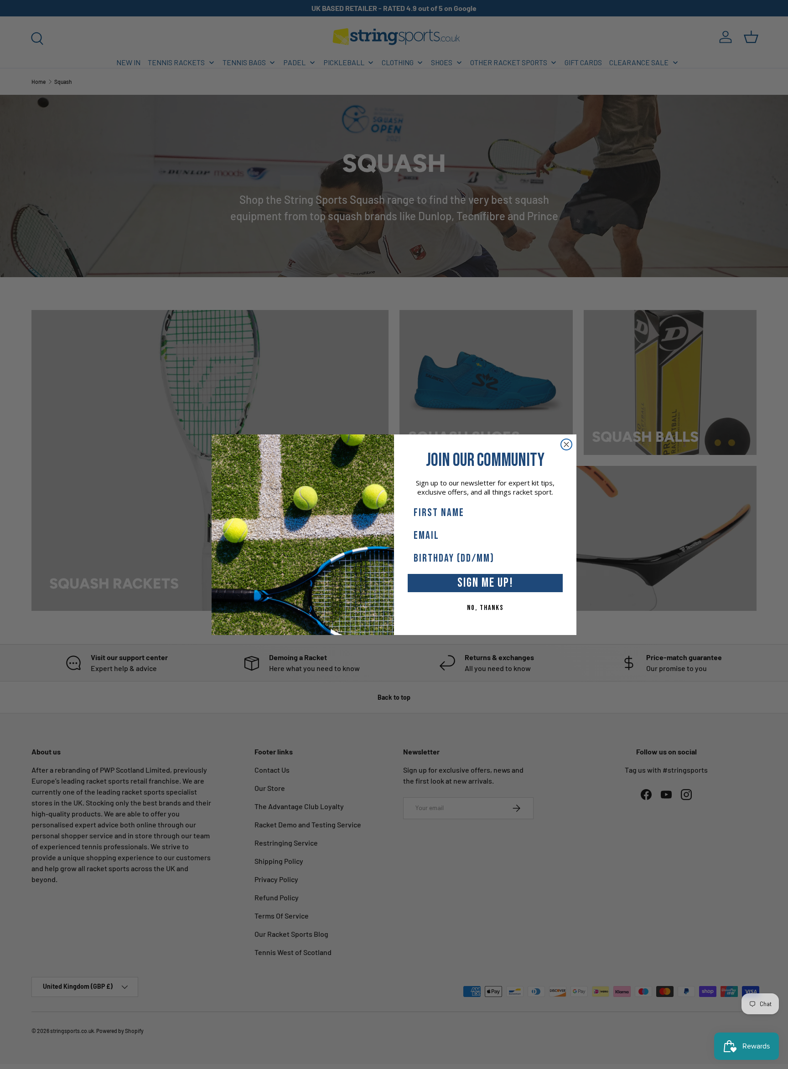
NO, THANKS (485, 608)
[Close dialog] (566, 444)
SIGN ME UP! (485, 582)
